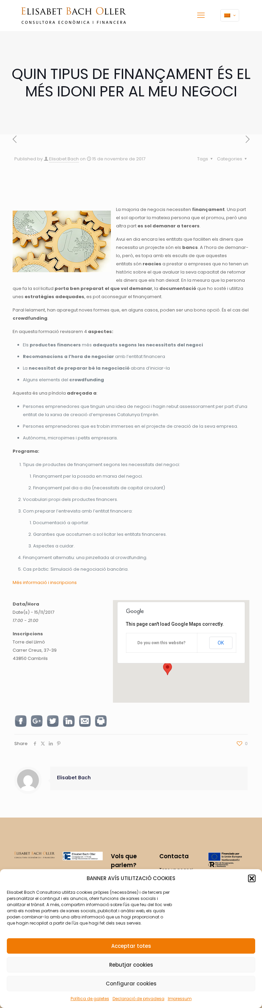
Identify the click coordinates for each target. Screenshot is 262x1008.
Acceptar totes (131, 946)
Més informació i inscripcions (45, 582)
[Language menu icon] (229, 15)
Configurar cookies (131, 983)
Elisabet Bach (64, 159)
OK (221, 643)
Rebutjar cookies (131, 964)
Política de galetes (90, 999)
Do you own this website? (161, 642)
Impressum (180, 999)
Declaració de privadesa (138, 999)
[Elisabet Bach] (73, 15)
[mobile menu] (201, 15)
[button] (251, 878)
